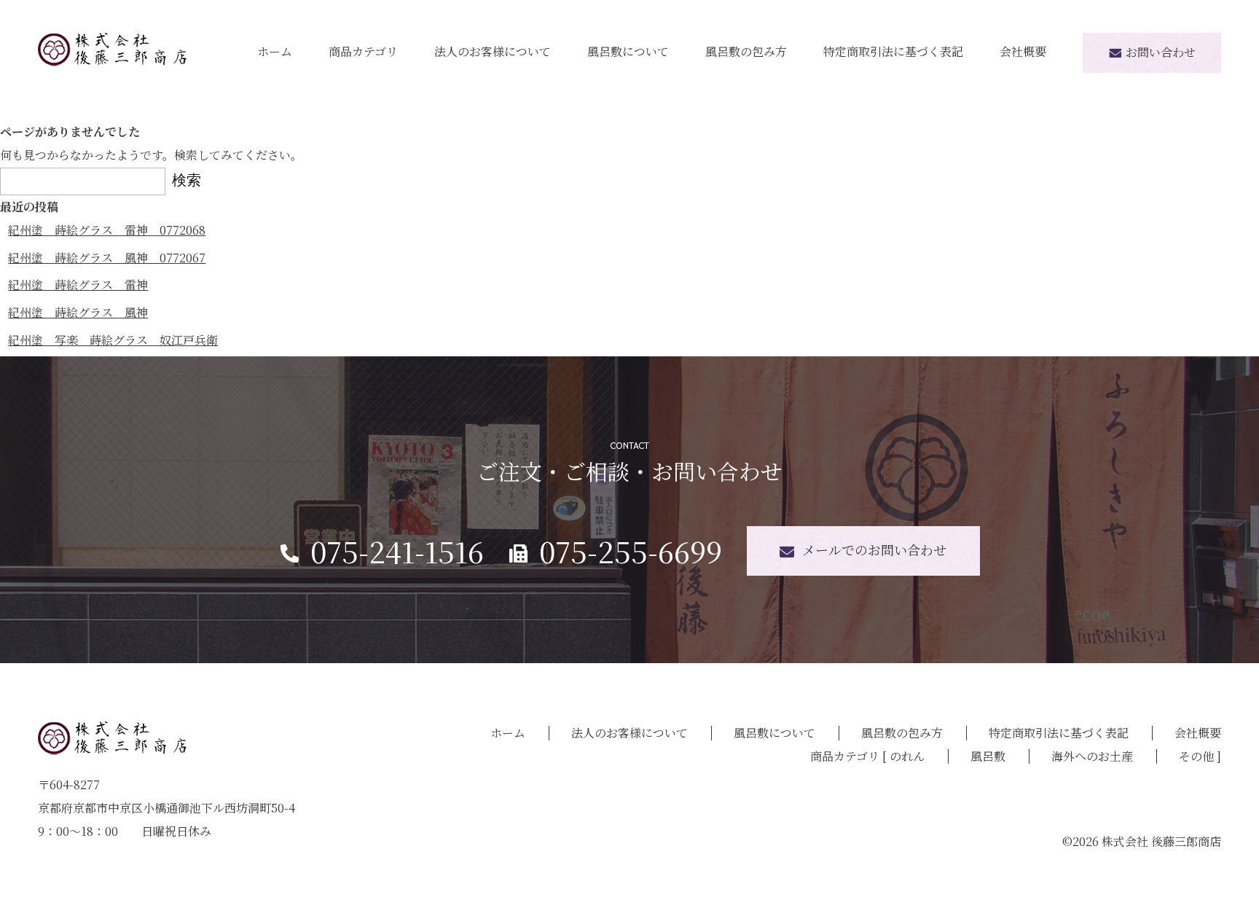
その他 (1196, 756)
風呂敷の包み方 (746, 51)
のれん (907, 756)
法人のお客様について (492, 51)
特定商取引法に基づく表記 (893, 51)
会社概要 (1023, 51)
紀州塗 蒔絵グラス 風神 (78, 312)
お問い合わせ (1161, 52)
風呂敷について (628, 51)
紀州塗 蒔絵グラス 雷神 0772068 (106, 230)
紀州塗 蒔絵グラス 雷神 (78, 284)
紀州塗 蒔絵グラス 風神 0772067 (106, 257)
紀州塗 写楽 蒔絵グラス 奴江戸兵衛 (113, 340)
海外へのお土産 (1092, 756)
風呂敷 (987, 756)
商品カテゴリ (363, 51)
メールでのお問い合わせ (874, 549)
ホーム (274, 51)
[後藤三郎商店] (112, 49)
